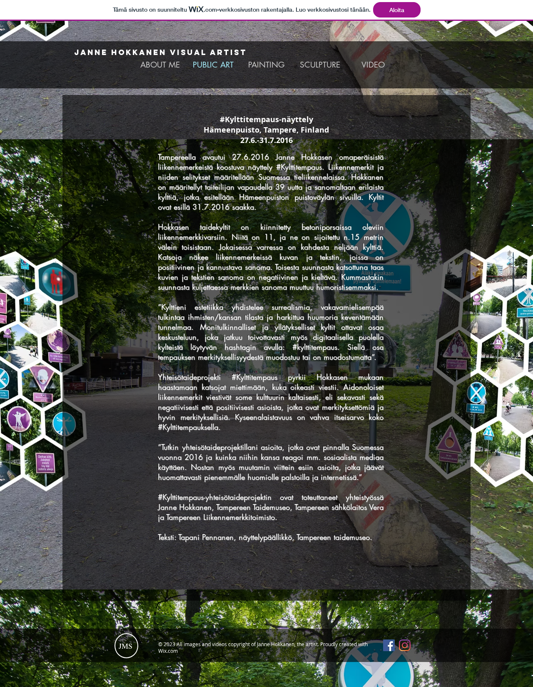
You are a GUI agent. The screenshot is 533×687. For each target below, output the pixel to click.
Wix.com (168, 650)
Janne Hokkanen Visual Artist (160, 52)
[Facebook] (389, 645)
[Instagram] (405, 645)
